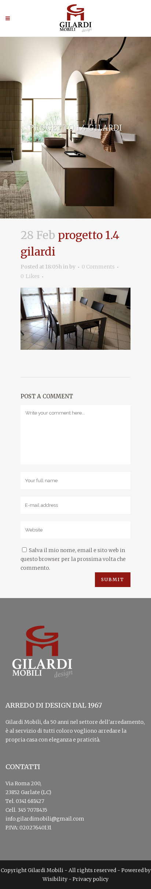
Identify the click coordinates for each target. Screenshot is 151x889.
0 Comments (98, 266)
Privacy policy (90, 879)
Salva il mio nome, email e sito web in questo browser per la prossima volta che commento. (73, 559)
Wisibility (55, 879)
